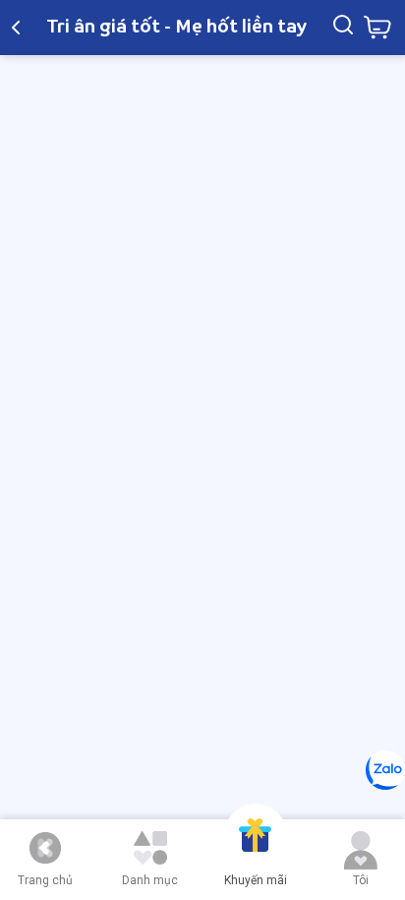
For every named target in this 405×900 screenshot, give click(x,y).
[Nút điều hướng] (44, 848)
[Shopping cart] (377, 27)
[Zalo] (385, 770)
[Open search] (343, 27)
